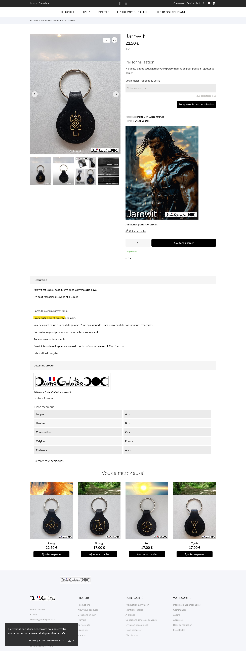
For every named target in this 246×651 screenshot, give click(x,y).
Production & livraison (137, 604)
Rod (147, 543)
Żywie (194, 543)
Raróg (51, 543)
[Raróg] (68, 492)
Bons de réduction (182, 624)
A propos (130, 614)
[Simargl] (116, 492)
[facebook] (119, 3)
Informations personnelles (186, 604)
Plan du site (132, 634)
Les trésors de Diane (171, 12)
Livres (86, 12)
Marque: (130, 120)
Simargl (99, 543)
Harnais (82, 619)
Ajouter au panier (184, 242)
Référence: (131, 116)
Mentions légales (134, 609)
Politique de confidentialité (46, 640)
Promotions (84, 604)
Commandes (179, 609)
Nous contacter (134, 629)
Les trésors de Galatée (133, 12)
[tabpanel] (75, 94)
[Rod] (164, 492)
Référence (38, 392)
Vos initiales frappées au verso (143, 80)
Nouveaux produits (88, 609)
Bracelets (83, 629)
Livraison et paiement (137, 624)
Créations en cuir (87, 614)
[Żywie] (211, 492)
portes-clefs (84, 624)
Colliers (82, 634)
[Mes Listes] (209, 3)
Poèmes (103, 12)
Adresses (178, 619)
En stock (38, 397)
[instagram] (126, 3)
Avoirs (176, 614)
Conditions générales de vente (141, 619)
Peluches (67, 12)
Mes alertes (179, 629)
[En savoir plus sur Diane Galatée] (75, 580)
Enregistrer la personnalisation (196, 104)
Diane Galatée (142, 120)
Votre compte (182, 597)
